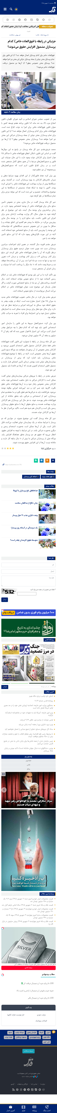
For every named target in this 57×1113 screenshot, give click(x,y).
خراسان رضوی (31, 1032)
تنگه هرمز (46, 1037)
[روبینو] (43, 20)
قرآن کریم (46, 1042)
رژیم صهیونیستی (35, 1037)
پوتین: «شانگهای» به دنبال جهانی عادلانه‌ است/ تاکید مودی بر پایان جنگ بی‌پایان (28, 749)
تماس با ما (34, 1084)
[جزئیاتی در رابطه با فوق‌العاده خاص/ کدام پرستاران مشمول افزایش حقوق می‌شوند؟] (28, 90)
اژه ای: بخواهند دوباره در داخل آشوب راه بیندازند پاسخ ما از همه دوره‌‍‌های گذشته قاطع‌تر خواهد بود (28, 801)
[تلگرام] (19, 20)
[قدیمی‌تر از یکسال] (47, 494)
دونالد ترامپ (19, 1032)
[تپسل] (2, 610)
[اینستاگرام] (13, 20)
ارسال (4, 600)
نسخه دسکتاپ (28, 1051)
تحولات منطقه (47, 26)
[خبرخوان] (13, 1090)
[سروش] (25, 20)
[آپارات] (7, 20)
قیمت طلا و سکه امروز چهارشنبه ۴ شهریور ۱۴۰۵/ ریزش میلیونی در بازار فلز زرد (27, 922)
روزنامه (34, 1110)
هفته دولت (8, 1037)
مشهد (10, 1032)
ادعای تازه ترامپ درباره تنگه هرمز (41, 696)
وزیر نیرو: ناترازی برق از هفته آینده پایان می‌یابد (36, 724)
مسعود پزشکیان (21, 1037)
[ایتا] (31, 20)
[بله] (37, 20)
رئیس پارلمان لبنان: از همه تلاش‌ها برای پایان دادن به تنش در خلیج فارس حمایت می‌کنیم (28, 742)
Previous (53, 790)
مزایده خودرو (41, 1015)
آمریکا (41, 1032)
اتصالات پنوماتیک (41, 1021)
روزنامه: (53, 686)
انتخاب (5, 687)
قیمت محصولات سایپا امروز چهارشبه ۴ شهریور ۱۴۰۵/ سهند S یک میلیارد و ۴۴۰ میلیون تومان (29, 916)
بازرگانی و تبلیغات (22, 1084)
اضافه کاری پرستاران (30, 477)
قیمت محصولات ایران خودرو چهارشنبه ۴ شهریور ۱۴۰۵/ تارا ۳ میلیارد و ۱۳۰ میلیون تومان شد (28, 910)
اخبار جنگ (47, 1110)
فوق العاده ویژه (47, 477)
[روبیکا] (49, 20)
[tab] (28, 757)
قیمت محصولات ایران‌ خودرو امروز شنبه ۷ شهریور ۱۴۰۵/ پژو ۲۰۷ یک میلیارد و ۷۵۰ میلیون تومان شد (28, 900)
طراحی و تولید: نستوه (27, 1076)
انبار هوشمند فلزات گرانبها (15, 1015)
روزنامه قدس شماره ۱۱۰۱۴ (43, 701)
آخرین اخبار (10, 1110)
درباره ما (42, 1084)
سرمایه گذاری (28, 968)
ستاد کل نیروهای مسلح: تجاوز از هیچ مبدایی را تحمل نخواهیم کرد (29, 729)
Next (4, 790)
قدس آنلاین (50, 9)
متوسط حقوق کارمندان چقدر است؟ (24, 540)
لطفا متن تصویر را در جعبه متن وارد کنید (43, 590)
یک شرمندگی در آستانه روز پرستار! (24, 528)
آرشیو (12, 1084)
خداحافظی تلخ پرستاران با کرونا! (25, 490)
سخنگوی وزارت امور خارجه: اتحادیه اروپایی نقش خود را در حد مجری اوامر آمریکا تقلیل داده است (28, 706)
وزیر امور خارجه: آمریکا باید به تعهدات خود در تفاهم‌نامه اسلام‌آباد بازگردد (29, 714)
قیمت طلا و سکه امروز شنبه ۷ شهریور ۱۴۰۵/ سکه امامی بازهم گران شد (27, 905)
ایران (48, 1032)
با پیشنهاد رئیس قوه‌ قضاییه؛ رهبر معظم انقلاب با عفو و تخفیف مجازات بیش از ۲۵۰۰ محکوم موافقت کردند (27, 735)
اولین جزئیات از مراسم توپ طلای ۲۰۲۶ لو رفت (36, 720)
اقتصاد (28, 31)
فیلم (23, 1110)
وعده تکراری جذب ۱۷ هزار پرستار (25, 515)
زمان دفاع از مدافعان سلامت (26, 503)
